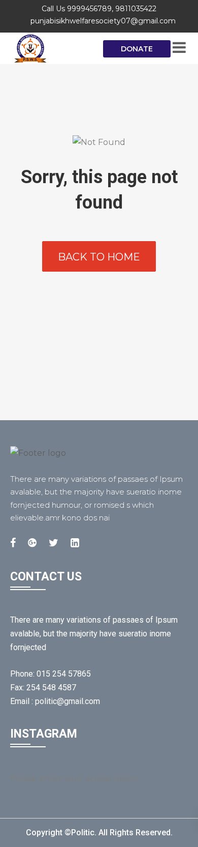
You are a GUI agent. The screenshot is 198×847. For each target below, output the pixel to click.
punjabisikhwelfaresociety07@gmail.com (103, 20)
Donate (137, 48)
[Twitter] (53, 543)
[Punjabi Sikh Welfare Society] (51, 48)
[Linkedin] (75, 543)
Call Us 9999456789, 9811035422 (99, 8)
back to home (99, 257)
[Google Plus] (32, 543)
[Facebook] (13, 543)
